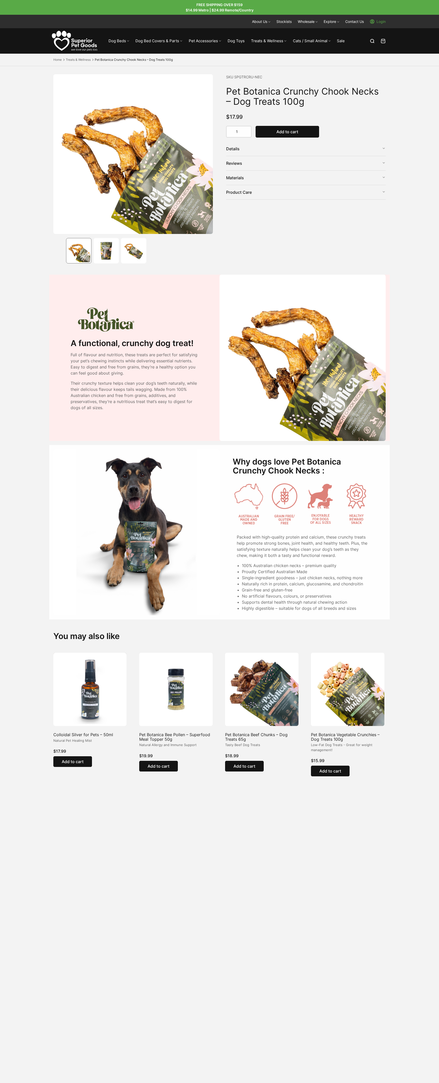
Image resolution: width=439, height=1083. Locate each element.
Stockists (284, 21)
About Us (259, 21)
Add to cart (287, 131)
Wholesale (306, 21)
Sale (341, 40)
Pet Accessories (203, 40)
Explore (330, 21)
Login (381, 21)
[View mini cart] (383, 41)
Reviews (234, 163)
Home (57, 60)
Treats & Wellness (267, 40)
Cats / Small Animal (310, 40)
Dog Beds (117, 40)
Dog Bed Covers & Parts (157, 40)
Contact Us (354, 21)
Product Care (239, 192)
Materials (235, 177)
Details (233, 148)
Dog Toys (236, 40)
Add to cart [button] (73, 761)
